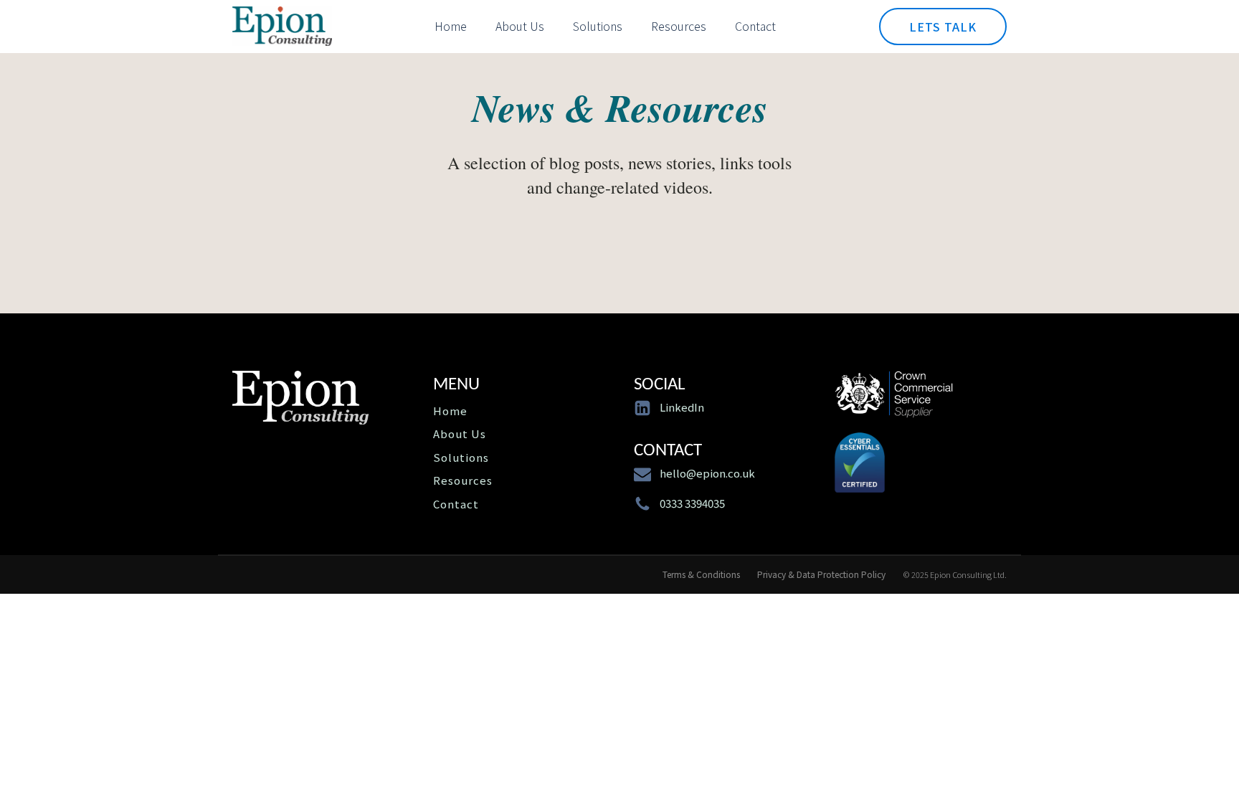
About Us (519, 25)
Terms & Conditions (701, 574)
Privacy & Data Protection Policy (821, 574)
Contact (755, 25)
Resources (678, 25)
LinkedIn (682, 406)
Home (451, 25)
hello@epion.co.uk (707, 472)
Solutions (597, 25)
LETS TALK (943, 26)
